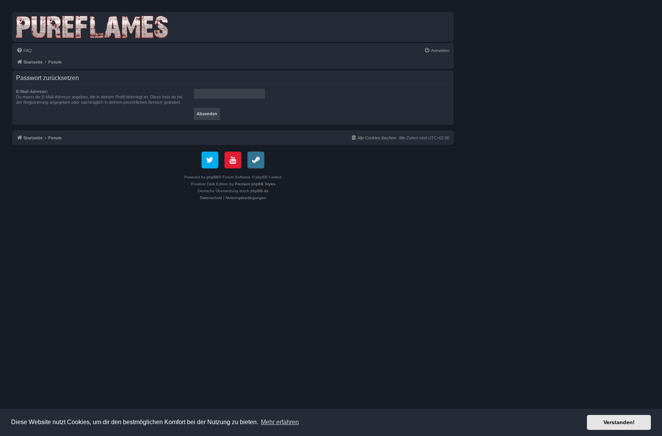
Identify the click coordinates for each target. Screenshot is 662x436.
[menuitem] (24, 50)
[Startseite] (93, 27)
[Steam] (255, 160)
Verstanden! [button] (619, 422)
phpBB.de (260, 191)
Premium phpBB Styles (255, 184)
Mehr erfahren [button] (280, 422)
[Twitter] (210, 160)
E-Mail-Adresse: (32, 91)
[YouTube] (232, 160)
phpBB (212, 177)
